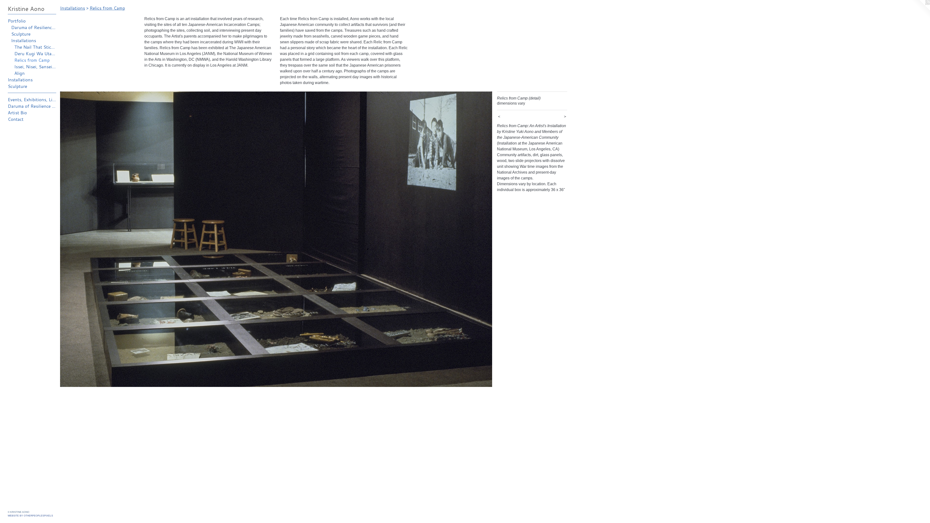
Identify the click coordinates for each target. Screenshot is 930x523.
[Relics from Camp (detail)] (276, 239)
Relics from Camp (32, 60)
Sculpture (21, 34)
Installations (23, 40)
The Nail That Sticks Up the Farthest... (35, 47)
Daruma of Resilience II (33, 27)
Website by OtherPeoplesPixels (30, 515)
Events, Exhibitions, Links (32, 99)
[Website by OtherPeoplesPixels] (920, 9)
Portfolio (17, 21)
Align (19, 73)
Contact (15, 119)
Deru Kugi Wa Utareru (35, 53)
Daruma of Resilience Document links (32, 106)
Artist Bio (17, 112)
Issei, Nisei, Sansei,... (35, 66)
